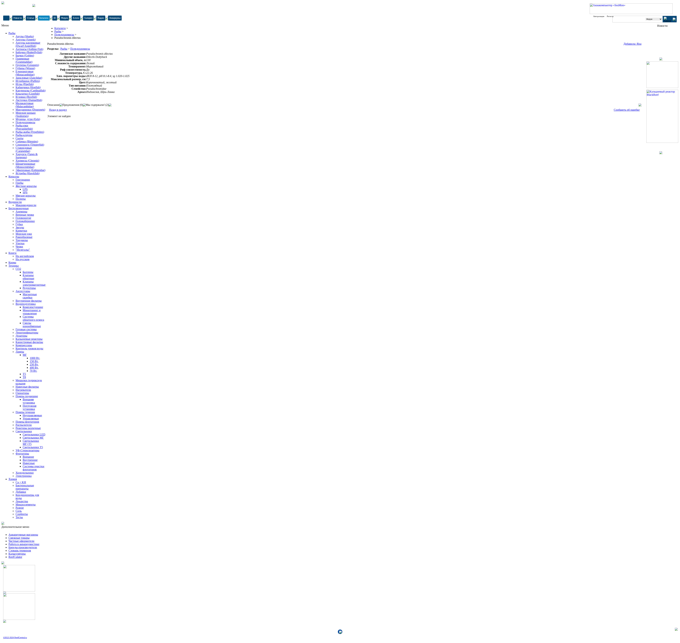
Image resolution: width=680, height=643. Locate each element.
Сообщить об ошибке (627, 109)
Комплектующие (33, 307)
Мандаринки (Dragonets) (30, 109)
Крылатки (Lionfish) (28, 93)
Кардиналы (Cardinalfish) (31, 90)
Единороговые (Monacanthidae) (25, 73)
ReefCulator (15, 556)
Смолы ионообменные (32, 325)
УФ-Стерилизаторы (27, 450)
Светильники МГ (33, 437)
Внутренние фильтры (29, 300)
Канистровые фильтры (29, 342)
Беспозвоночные (18, 208)
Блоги (76, 18)
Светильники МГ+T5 (31, 442)
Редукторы (29, 287)
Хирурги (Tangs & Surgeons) (27, 156)
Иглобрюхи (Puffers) (28, 80)
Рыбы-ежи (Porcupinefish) (24, 127)
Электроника (24, 475)
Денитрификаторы (27, 332)
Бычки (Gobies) (25, 55)
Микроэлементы (26, 504)
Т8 (24, 377)
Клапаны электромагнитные (34, 283)
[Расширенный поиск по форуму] (674, 19)
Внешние (28, 456)
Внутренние (30, 459)
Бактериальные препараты (25, 487)
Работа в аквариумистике (23, 544)
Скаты (19, 138)
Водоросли (15, 201)
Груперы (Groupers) (27, 65)
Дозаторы (21, 335)
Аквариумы (115, 18)
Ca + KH (21, 482)
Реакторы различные (28, 428)
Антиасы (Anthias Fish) (29, 49)
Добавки (21, 491)
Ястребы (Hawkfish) (27, 173)
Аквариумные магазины (23, 534)
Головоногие (23, 217)
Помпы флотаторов (27, 421)
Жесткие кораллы (26, 186)
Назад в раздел (58, 109)
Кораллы (13, 176)
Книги (12, 252)
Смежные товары (19, 537)
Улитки (20, 243)
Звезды (20, 227)
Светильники (24, 431)
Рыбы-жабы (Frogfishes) (30, 131)
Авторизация (598, 16)
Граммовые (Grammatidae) (24, 60)
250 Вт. (34, 364)
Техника (13, 265)
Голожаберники (25, 221)
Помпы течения (25, 412)
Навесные (29, 463)
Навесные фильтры (27, 386)
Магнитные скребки (30, 296)
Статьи (30, 18)
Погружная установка (29, 407)
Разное (20, 507)
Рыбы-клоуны (24, 135)
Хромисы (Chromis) (27, 160)
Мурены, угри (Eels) (28, 119)
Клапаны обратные (28, 277)
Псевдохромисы (25, 122)
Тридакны (22, 240)
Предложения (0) (72, 104)
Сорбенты (22, 514)
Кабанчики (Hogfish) (28, 87)
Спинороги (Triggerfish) (30, 144)
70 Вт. (33, 370)
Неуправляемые (32, 415)
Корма (12, 262)
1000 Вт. (35, 358)
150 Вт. (34, 361)
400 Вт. (34, 367)
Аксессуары (23, 291)
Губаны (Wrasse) (25, 68)
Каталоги (43, 18)
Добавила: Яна (632, 43)
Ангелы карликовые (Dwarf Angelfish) (28, 44)
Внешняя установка (29, 401)
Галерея (88, 18)
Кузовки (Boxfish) (26, 96)
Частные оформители (21, 540)
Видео (101, 18)
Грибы (19, 182)
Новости (17, 18)
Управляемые (31, 418)
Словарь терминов (19, 550)
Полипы (21, 198)
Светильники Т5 (33, 447)
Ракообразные (24, 237)
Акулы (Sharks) (25, 36)
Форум (64, 18)
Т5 (24, 373)
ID (55, 18)
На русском (22, 259)
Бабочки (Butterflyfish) (29, 52)
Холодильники (25, 472)
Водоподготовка (26, 303)
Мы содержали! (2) (97, 104)
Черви (19, 246)
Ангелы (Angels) (26, 39)
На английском (25, 256)
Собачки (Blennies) (27, 141)
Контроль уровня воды (29, 348)
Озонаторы (22, 393)
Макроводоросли (26, 205)
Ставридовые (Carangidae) (24, 149)
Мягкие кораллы (26, 195)
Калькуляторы (17, 553)
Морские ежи (24, 233)
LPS (25, 189)
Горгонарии (23, 179)
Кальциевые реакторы (29, 338)
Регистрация (612, 16)
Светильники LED (34, 434)
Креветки (21, 230)
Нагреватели (23, 389)
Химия (12, 479)
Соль (19, 510)
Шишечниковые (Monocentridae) (25, 165)
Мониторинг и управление (32, 312)
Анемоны (21, 211)
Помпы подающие (27, 396)
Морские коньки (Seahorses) (26, 114)
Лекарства (22, 501)
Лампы (20, 351)
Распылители (24, 424)
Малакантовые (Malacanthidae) (25, 105)
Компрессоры (24, 345)
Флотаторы (22, 453)
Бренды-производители (22, 547)
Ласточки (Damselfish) (29, 100)
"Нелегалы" (23, 249)
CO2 (18, 268)
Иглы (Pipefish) (25, 84)
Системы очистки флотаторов (33, 468)
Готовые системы (26, 329)
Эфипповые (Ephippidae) (30, 170)
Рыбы (11, 33)
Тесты (19, 517)
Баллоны (28, 272)
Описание (53, 104)
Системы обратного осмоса (33, 318)
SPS (25, 192)
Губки (19, 224)
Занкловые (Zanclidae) (29, 77)
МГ (25, 354)
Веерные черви (25, 214)
